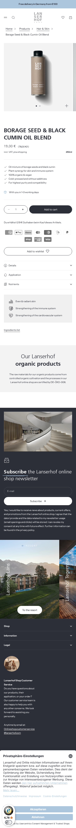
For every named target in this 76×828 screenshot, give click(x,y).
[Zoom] (67, 106)
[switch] (8, 822)
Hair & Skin (43, 28)
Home (9, 28)
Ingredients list (12, 329)
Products (24, 28)
